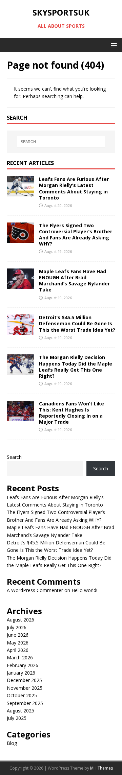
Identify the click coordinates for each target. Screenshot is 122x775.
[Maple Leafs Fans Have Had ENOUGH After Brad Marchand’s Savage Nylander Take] (20, 285)
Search (14, 457)
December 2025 (24, 680)
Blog (12, 743)
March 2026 (20, 657)
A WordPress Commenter (35, 590)
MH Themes (101, 768)
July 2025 (16, 718)
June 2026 (17, 635)
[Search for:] (61, 141)
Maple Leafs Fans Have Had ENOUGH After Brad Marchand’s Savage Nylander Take (74, 280)
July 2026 (16, 627)
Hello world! (84, 590)
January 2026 (21, 673)
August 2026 (20, 619)
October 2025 (22, 695)
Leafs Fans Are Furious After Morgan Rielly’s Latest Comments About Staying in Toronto (74, 188)
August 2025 (20, 710)
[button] (112, 45)
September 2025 (25, 703)
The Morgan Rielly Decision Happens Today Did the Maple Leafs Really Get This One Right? (75, 366)
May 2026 (17, 642)
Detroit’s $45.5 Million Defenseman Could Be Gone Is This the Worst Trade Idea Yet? (77, 323)
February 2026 (22, 665)
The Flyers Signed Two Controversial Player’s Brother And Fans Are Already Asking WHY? (75, 234)
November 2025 (24, 688)
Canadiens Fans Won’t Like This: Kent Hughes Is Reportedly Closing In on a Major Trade (71, 412)
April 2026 (17, 650)
